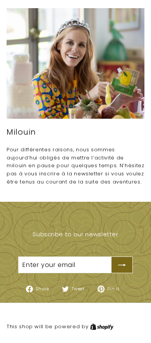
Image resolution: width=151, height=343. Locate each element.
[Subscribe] (122, 265)
